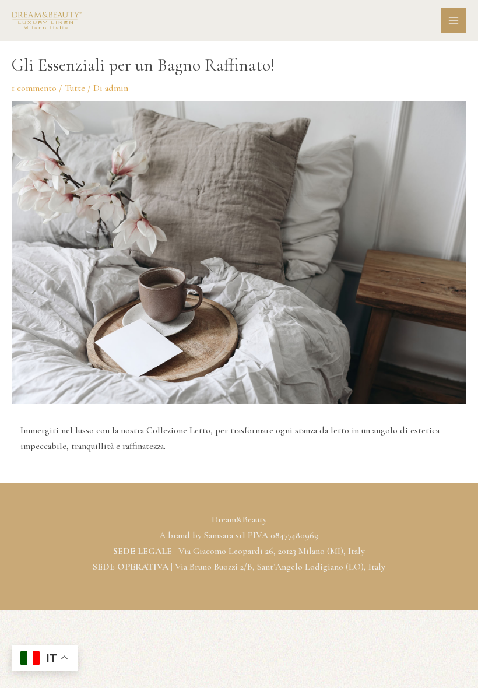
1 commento (34, 88)
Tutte (75, 88)
